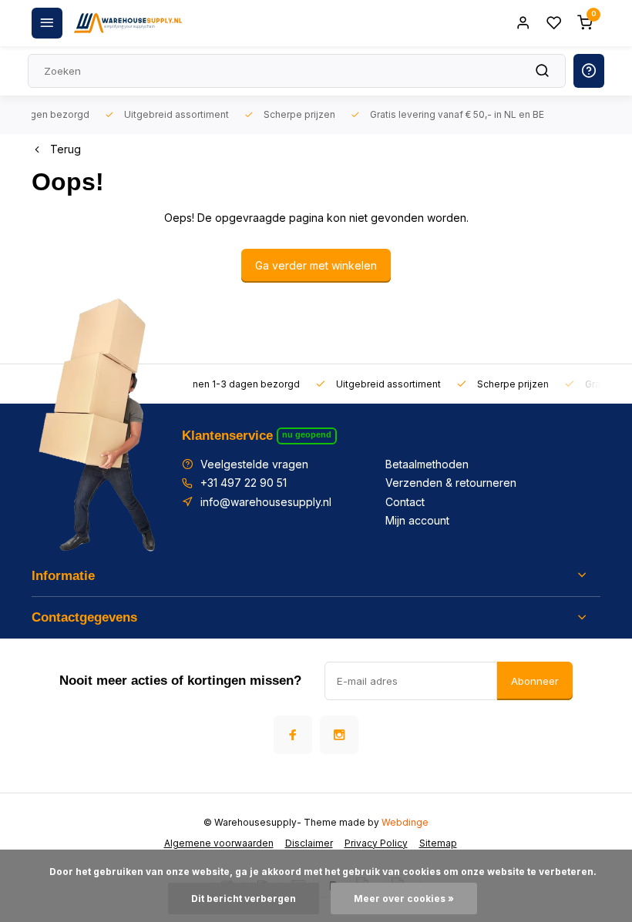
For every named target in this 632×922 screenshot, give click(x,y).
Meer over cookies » (404, 898)
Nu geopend (306, 434)
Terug (65, 149)
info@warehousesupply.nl (265, 501)
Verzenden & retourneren (450, 482)
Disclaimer (309, 843)
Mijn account (417, 520)
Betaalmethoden (427, 464)
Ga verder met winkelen (316, 265)
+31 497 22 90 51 (243, 482)
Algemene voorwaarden (219, 843)
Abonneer (535, 681)
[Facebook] (293, 735)
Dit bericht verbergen (243, 898)
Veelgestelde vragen (254, 464)
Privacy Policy (376, 843)
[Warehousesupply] (128, 23)
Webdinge (405, 822)
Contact (405, 501)
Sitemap (438, 843)
